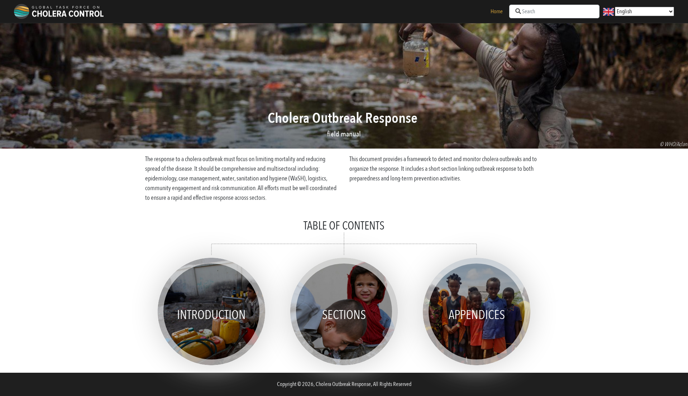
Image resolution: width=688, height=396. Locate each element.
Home (497, 11)
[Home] (59, 11)
